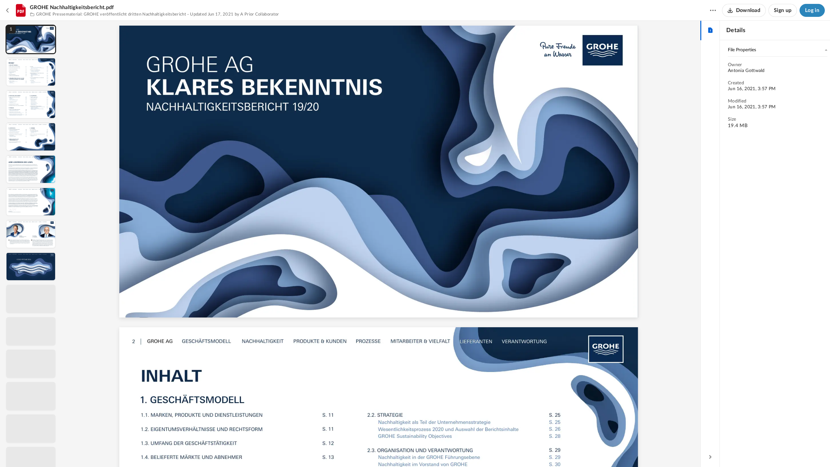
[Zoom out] (383, 451)
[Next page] (369, 451)
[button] (30, 39)
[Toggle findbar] (332, 451)
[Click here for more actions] (712, 10)
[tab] (710, 30)
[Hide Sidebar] (710, 457)
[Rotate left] (418, 451)
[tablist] (710, 30)
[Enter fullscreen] (442, 451)
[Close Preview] (8, 10)
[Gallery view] (430, 451)
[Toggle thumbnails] (320, 451)
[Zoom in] (405, 451)
